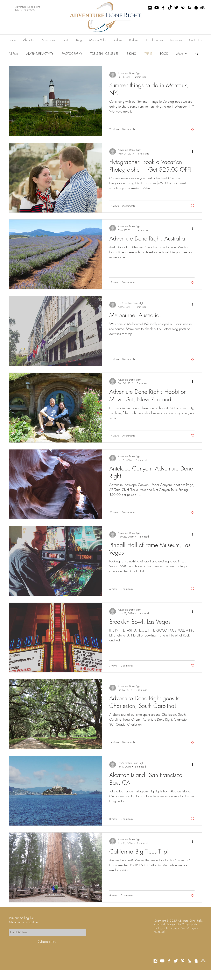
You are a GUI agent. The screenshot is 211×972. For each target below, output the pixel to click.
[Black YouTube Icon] (156, 7)
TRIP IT (148, 54)
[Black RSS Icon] (189, 7)
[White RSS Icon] (189, 961)
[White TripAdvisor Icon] (203, 961)
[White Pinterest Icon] (182, 961)
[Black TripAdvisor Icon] (202, 7)
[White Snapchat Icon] (196, 961)
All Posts (13, 54)
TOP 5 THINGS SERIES (104, 54)
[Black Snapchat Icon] (196, 7)
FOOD (164, 54)
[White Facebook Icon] (169, 961)
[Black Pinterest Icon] (182, 7)
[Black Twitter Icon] (176, 7)
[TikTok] (169, 7)
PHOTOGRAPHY (72, 54)
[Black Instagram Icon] (150, 7)
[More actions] (193, 74)
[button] (197, 54)
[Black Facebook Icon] (163, 7)
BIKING (131, 54)
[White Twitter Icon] (175, 961)
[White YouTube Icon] (162, 961)
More (179, 54)
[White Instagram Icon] (155, 961)
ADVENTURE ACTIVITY (39, 54)
